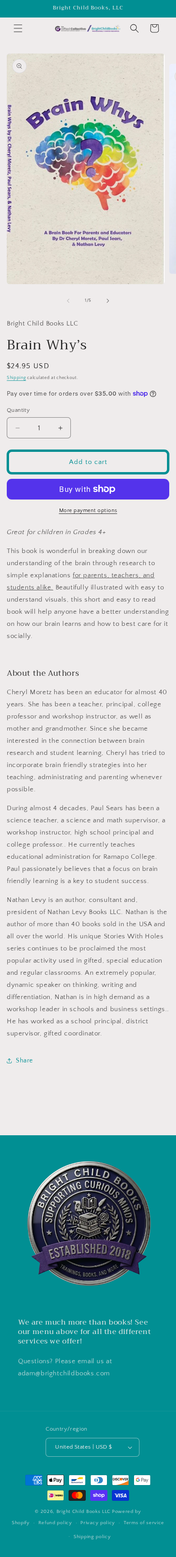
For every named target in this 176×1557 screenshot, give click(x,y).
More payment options (88, 510)
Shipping (16, 377)
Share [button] (24, 1060)
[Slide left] (68, 301)
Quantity (18, 410)
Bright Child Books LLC (83, 1511)
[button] (18, 28)
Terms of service (144, 1523)
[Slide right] (108, 301)
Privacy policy (97, 1523)
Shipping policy (92, 1536)
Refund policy (55, 1523)
